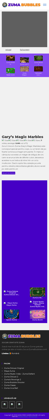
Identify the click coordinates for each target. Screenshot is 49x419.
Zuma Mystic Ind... (37, 306)
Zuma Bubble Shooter (14, 382)
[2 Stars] (12, 140)
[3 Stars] (20, 140)
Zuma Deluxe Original (14, 368)
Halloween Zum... (38, 74)
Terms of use (33, 416)
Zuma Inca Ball (11, 388)
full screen (24, 50)
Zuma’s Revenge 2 (12, 379)
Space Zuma (11, 320)
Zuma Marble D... (10, 63)
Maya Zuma (12, 305)
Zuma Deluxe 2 (38, 63)
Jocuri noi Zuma (8, 173)
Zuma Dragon (24, 74)
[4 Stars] (28, 140)
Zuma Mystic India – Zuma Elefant (19, 374)
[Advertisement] (24, 107)
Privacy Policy (23, 416)
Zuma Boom (37, 320)
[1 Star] (5, 140)
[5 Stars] (36, 140)
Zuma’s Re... (38, 297)
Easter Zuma (11, 75)
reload (8, 50)
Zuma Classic (10, 385)
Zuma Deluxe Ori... (11, 295)
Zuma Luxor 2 (24, 64)
